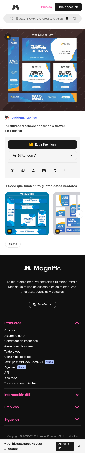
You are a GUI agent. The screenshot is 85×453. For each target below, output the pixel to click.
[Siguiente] (79, 213)
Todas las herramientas (20, 383)
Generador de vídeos (18, 346)
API (6, 373)
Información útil (17, 394)
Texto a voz (12, 351)
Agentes (14, 367)
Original (28, 37)
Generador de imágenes (21, 341)
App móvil (11, 378)
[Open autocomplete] (10, 18)
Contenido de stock (18, 357)
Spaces (9, 330)
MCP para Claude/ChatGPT (28, 362)
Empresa (11, 407)
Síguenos (11, 419)
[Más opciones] (64, 170)
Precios (46, 7)
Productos (12, 323)
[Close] (78, 446)
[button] (42, 304)
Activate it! (63, 446)
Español (42, 304)
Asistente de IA (14, 336)
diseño (13, 244)
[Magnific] (42, 269)
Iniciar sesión (68, 7)
